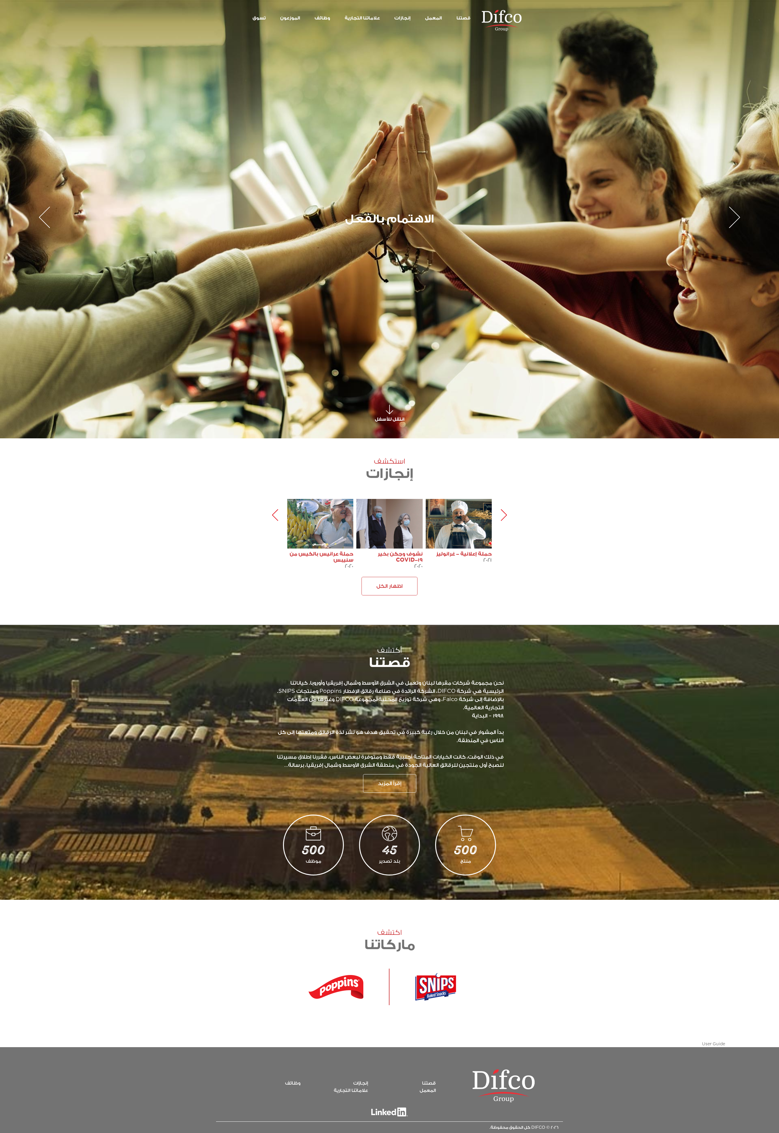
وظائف (322, 18)
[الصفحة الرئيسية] (501, 20)
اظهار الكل (389, 586)
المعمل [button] (433, 18)
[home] (503, 1086)
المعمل (428, 1090)
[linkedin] (389, 1112)
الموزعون (290, 18)
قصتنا (463, 18)
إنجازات (402, 18)
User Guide (713, 1044)
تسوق (259, 18)
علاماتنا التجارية (351, 1090)
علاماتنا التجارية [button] (362, 18)
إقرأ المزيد (389, 783)
